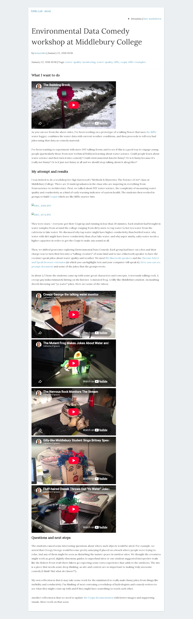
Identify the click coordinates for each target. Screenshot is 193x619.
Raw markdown (152, 18)
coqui (123, 62)
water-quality (104, 62)
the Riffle (151, 132)
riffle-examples (137, 62)
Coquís (54, 196)
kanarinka (40, 52)
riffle (116, 62)
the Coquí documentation (98, 597)
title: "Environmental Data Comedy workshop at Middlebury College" (134, 19)
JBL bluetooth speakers (118, 258)
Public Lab (37, 10)
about (47, 10)
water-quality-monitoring (80, 62)
